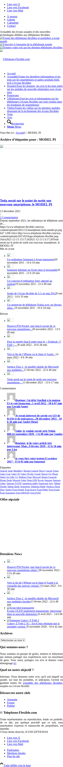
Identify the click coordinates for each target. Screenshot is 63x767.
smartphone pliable (30, 483)
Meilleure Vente (25, 477)
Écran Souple (54, 490)
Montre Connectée (49, 477)
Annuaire (12, 699)
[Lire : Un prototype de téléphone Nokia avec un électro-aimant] (10, 300)
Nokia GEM (32, 480)
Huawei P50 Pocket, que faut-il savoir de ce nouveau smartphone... (31, 328)
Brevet (42, 471)
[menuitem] (35, 16)
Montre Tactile (6, 480)
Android (3, 471)
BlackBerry (18, 471)
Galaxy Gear (5, 474)
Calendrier (13, 22)
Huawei (44, 474)
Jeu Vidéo (10, 477)
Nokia (23, 480)
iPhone (55, 474)
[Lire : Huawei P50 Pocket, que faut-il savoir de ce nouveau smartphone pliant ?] (10, 320)
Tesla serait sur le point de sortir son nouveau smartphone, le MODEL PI (26, 202)
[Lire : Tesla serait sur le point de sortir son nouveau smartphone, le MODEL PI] (10, 374)
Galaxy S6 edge (27, 474)
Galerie (11, 19)
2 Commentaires (9, 217)
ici (14, 663)
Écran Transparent (7, 493)
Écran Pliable (42, 490)
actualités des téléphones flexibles (42, 682)
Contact (11, 25)
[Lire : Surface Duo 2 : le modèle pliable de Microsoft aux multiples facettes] (10, 361)
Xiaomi (8, 490)
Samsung (48, 480)
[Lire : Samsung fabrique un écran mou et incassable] (10, 266)
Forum (10, 702)
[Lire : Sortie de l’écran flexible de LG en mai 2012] (9, 288)
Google (37, 474)
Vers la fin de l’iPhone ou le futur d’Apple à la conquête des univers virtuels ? (32, 584)
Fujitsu (56, 471)
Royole (41, 480)
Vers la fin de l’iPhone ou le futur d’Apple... (31, 354)
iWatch (3, 477)
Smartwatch (43, 483)
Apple (10, 471)
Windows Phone (53, 486)
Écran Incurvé (30, 490)
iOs (49, 474)
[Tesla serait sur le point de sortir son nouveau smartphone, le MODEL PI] (31, 147)
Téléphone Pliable (38, 486)
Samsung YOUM (14, 483)
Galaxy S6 (15, 474)
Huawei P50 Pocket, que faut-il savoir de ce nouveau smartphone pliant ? (31, 569)
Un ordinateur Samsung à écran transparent (31, 259)
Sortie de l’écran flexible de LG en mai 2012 (31, 293)
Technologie (25, 486)
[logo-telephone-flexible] (15, 59)
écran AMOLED (23, 493)
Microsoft (37, 477)
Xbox (2, 490)
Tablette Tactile (13, 486)
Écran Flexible (18, 490)
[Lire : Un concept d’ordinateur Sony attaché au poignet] (10, 277)
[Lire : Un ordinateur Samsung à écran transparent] (10, 255)
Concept (48, 471)
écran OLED (35, 493)
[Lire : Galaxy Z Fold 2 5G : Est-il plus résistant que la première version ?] (23, 620)
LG (16, 477)
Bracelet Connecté (31, 471)
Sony (51, 483)
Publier (11, 705)
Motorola (16, 480)
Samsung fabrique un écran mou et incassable (32, 269)
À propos (12, 16)
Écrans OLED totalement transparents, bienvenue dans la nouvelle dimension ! (34, 612)
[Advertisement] (31, 526)
